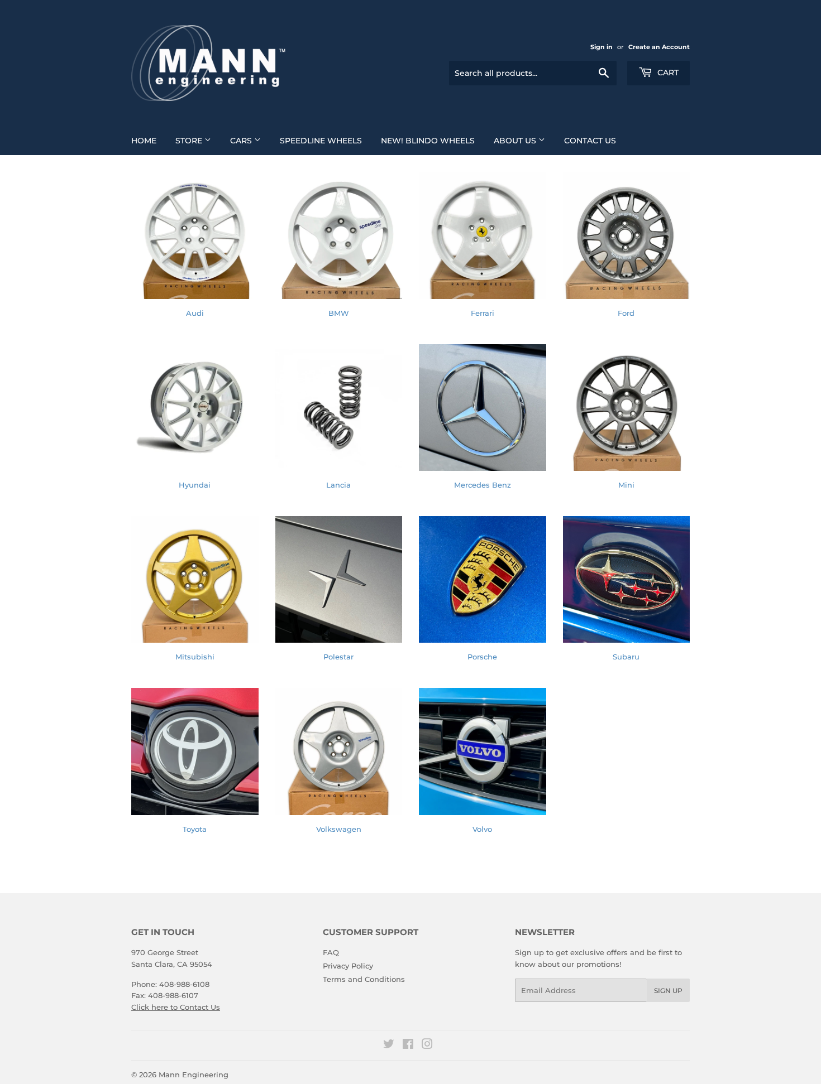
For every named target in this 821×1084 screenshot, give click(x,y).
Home (143, 141)
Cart (667, 73)
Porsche (482, 656)
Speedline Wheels (321, 141)
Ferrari (482, 313)
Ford (626, 313)
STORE (189, 141)
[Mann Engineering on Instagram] (427, 1045)
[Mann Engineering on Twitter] (388, 1045)
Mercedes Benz (482, 484)
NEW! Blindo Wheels (428, 141)
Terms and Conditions (364, 979)
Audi (195, 313)
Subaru (626, 656)
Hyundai (195, 484)
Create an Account (659, 47)
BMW (338, 313)
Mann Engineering (193, 1074)
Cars (242, 141)
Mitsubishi (194, 656)
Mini (626, 484)
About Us (516, 141)
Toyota (195, 829)
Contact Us (590, 141)
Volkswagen (338, 829)
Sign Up (668, 990)
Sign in (601, 47)
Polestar (338, 656)
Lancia (338, 484)
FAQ (331, 952)
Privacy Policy (348, 965)
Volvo (482, 829)
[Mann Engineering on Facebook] (408, 1045)
